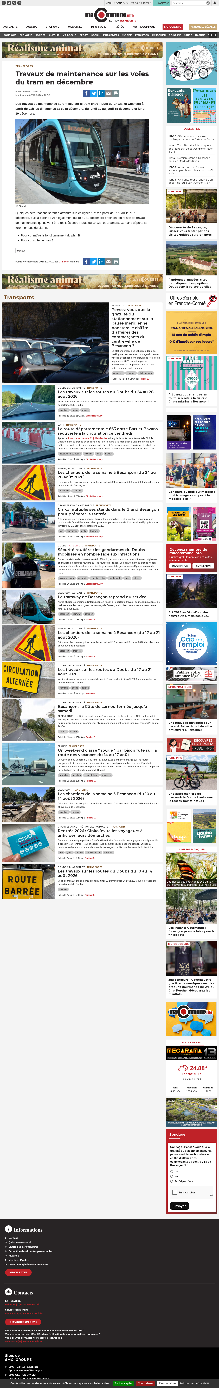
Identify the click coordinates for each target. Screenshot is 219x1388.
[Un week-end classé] (28, 758)
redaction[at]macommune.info (22, 1304)
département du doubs (70, 454)
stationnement (145, 373)
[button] (208, 3)
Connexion (203, 565)
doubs (75, 410)
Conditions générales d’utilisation (28, 1264)
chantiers (64, 410)
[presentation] (168, 869)
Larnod (63, 731)
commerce (118, 373)
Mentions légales (19, 1260)
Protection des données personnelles (31, 1251)
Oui (176, 1171)
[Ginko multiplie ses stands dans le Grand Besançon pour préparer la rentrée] (28, 517)
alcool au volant (67, 578)
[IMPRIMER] (115, 93)
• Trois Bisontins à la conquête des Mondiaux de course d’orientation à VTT (191, 148)
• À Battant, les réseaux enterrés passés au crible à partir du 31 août (191, 170)
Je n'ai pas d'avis (184, 1181)
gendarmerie (115, 578)
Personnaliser (167, 1383)
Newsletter (18, 1272)
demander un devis (23, 1322)
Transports (24, 66)
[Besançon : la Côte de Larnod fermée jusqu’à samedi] (28, 714)
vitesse (137, 578)
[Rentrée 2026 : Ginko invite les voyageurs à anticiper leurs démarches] (28, 839)
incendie (89, 454)
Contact (13, 1238)
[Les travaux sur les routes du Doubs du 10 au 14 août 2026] (28, 879)
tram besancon (93, 852)
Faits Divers (75, 545)
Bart (61, 425)
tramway (94, 531)
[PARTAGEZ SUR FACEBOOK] (86, 93)
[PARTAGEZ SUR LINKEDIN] (101, 93)
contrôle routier (98, 578)
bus (61, 531)
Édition (114, 20)
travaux (21, 250)
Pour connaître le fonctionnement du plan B (50, 235)
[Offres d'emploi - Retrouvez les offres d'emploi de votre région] (191, 307)
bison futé (64, 775)
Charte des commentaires (23, 1246)
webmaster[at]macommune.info (23, 1341)
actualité (78, 388)
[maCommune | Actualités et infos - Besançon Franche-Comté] (109, 15)
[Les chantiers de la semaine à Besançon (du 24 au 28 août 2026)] (28, 480)
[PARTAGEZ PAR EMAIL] (108, 93)
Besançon (118, 305)
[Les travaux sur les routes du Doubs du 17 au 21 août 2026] (28, 677)
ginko (83, 531)
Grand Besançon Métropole (76, 505)
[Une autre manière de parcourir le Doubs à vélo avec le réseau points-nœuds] (191, 772)
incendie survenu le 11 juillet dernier (87, 438)
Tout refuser (146, 1383)
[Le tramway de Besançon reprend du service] (28, 605)
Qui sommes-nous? (20, 1242)
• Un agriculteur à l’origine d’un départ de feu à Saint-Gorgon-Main (191, 181)
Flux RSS (14, 1255)
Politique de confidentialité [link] (194, 1383)
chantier (63, 889)
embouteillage (91, 775)
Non (177, 1176)
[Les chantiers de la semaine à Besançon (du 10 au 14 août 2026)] (28, 802)
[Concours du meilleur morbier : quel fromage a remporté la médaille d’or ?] (191, 470)
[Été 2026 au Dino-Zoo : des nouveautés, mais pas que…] (191, 591)
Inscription (180, 565)
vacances (106, 775)
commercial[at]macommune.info (24, 1313)
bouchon (77, 775)
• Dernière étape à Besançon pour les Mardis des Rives (189, 159)
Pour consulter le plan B (37, 240)
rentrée (79, 852)
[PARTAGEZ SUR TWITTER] (93, 93)
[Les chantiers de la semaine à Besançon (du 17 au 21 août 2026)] (28, 640)
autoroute (82, 578)
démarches (72, 531)
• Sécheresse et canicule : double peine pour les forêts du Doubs (191, 138)
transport (89, 614)
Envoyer (179, 1206)
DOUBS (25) (64, 388)
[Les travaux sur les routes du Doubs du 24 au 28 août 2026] (28, 400)
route (98, 454)
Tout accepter (123, 1383)
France (62, 746)
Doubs (62, 545)
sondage (131, 373)
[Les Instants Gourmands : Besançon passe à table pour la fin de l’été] (191, 906)
